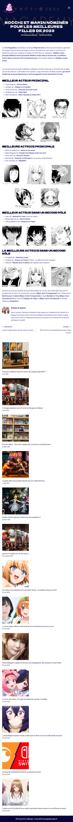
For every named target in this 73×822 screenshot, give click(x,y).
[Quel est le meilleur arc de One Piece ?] (36, 537)
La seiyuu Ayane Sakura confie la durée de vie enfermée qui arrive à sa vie (28, 626)
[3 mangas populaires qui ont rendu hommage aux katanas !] (36, 391)
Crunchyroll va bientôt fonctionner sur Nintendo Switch (21, 772)
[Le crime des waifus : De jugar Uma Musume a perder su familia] (36, 682)
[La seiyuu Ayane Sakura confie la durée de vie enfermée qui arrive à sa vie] (36, 610)
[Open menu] (69, 7)
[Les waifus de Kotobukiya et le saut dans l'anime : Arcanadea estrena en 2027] (36, 573)
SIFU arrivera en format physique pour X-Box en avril (55, 330)
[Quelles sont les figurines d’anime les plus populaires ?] (36, 500)
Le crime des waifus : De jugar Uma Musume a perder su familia (24, 699)
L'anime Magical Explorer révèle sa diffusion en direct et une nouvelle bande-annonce (32, 736)
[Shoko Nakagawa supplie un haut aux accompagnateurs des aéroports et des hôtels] (36, 646)
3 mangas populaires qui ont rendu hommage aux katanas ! (22, 408)
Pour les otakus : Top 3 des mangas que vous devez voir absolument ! (26, 444)
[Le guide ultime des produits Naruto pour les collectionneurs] (36, 464)
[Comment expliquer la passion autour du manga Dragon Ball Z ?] (36, 355)
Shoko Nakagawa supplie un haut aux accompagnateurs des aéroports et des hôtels (31, 663)
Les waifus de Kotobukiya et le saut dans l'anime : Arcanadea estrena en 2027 (29, 590)
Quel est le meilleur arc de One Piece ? (15, 554)
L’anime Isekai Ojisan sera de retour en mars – (18, 328)
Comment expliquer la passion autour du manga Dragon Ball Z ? (24, 372)
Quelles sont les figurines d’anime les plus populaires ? (21, 517)
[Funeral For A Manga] (9, 8)
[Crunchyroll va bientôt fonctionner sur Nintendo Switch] (36, 755)
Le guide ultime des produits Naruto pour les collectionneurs (23, 481)
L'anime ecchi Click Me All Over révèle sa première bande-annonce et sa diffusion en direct (34, 808)
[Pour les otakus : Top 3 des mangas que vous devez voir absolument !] (36, 428)
